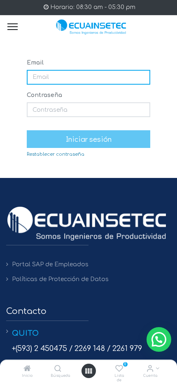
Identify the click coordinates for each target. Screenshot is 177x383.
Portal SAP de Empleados (50, 264)
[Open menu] (88, 371)
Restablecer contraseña (55, 154)
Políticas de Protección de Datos (60, 279)
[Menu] (13, 27)
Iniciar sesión (89, 139)
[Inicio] (27, 369)
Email (35, 63)
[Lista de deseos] (119, 369)
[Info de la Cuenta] (150, 369)
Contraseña (44, 95)
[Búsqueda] (58, 369)
